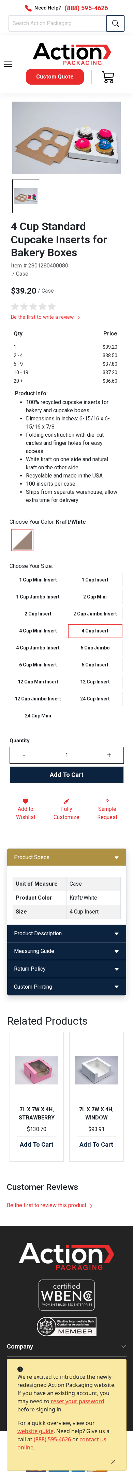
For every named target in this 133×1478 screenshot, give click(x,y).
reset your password (77, 1401)
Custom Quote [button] (55, 76)
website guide (35, 1431)
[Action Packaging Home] (67, 1261)
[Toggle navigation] (8, 64)
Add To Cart (67, 774)
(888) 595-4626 (52, 1439)
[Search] (115, 23)
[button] (8, 64)
